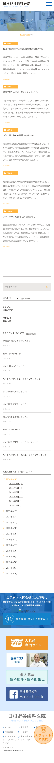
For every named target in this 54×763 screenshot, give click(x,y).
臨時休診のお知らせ (12, 353)
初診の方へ (10, 732)
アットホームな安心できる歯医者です (20, 217)
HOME (22, 35)
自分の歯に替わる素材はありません (19, 135)
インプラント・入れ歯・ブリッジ (10, 739)
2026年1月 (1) (16, 505)
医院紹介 (25, 727)
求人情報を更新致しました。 (16, 391)
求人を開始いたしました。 (15, 366)
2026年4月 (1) (16, 497)
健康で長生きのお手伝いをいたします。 (21, 92)
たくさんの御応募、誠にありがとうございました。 (26, 455)
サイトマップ (8, 747)
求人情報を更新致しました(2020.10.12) (20, 442)
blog (9, 44)
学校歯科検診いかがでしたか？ (17, 341)
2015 (28, 35)
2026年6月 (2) (16, 488)
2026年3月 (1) (16, 501)
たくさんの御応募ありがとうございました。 (23, 379)
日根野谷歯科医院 (16, 5)
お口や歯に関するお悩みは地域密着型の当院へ (24, 49)
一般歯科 (25, 732)
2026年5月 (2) (16, 492)
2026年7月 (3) (16, 484)
